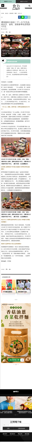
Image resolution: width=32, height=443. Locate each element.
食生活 (6, 13)
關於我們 (5, 434)
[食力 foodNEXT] (16, 7)
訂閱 (8, 428)
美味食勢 (11, 13)
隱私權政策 (12, 434)
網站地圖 (27, 434)
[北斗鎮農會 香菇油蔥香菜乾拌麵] (16, 333)
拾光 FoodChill (23, 1)
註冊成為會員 (21, 428)
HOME (2, 13)
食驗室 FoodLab (8, 1)
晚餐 (16, 13)
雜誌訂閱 (20, 434)
